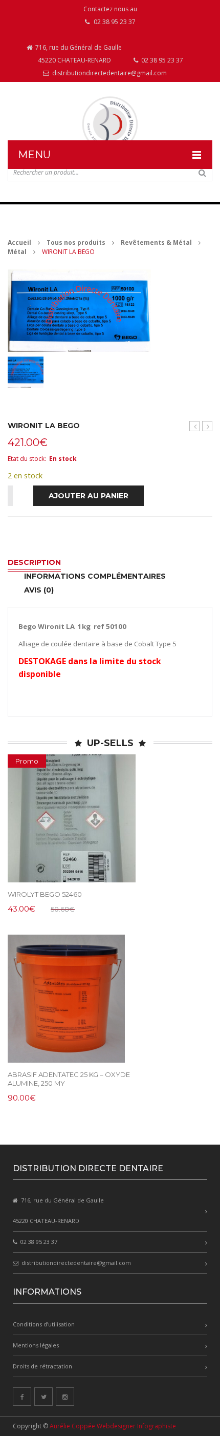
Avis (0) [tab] (39, 590)
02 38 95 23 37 (161, 60)
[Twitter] (43, 1396)
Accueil (19, 242)
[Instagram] (65, 1396)
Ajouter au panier (88, 495)
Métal (17, 251)
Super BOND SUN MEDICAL (195, 426)
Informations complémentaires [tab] (95, 576)
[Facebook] (22, 1396)
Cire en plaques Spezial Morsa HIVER (207, 426)
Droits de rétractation (42, 1366)
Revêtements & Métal (156, 242)
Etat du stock (26, 458)
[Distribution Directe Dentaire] (110, 124)
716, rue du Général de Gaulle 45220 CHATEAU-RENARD (78, 54)
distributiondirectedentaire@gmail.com (109, 73)
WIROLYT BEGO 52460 (45, 894)
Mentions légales (36, 1345)
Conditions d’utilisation (44, 1324)
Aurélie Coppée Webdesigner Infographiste (113, 1426)
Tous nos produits (76, 242)
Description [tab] (34, 562)
